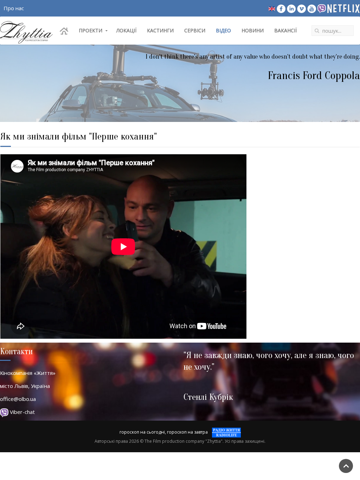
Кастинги (160, 30)
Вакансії (285, 30)
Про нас (14, 8)
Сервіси (194, 30)
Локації (126, 30)
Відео (223, 30)
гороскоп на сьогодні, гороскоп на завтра (164, 432)
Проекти (90, 30)
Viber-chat (21, 411)
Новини (253, 30)
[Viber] (321, 8)
